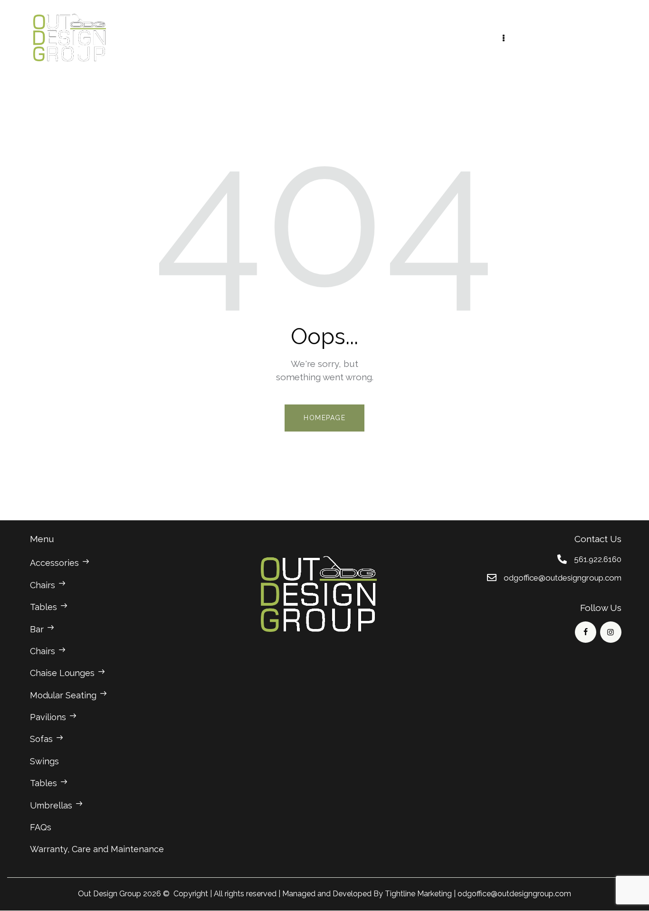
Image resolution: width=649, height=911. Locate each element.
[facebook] (585, 632)
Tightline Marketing (418, 893)
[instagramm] (610, 632)
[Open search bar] (609, 37)
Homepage (324, 418)
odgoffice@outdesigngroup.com (514, 893)
